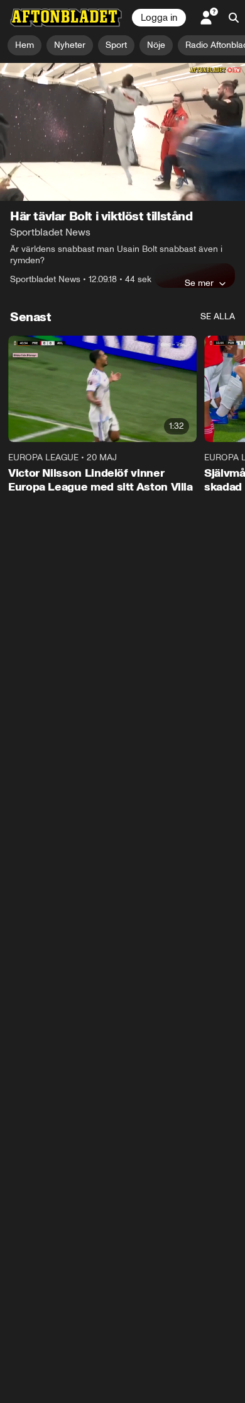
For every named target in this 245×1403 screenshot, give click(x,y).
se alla (217, 316)
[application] (122, 132)
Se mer (199, 283)
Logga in (159, 17)
